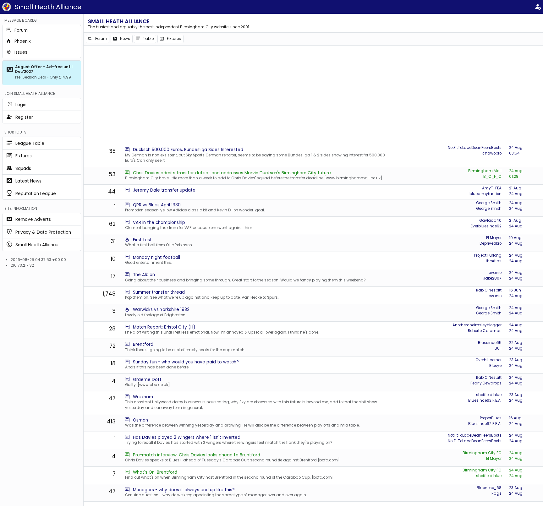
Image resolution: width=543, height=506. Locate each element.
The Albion (144, 275)
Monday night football (156, 257)
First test (142, 240)
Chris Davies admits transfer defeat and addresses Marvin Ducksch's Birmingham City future (232, 173)
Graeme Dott (147, 380)
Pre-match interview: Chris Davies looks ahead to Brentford (196, 455)
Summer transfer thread (159, 292)
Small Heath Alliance (48, 7)
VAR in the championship (159, 223)
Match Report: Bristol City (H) (164, 327)
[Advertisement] (313, 96)
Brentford (143, 344)
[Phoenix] (127, 240)
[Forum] (127, 150)
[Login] (538, 7)
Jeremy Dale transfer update (164, 190)
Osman (140, 420)
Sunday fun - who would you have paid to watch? (186, 362)
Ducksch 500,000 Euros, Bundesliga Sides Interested (188, 150)
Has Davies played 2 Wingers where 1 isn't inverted (186, 437)
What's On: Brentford (155, 472)
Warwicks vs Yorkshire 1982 (161, 310)
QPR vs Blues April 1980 (157, 205)
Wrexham (143, 397)
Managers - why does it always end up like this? (184, 490)
